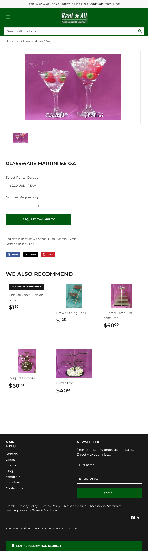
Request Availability (39, 219)
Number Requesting (22, 197)
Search (10, 506)
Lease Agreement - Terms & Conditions (32, 510)
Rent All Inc (23, 528)
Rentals (12, 454)
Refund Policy (50, 506)
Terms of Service (75, 506)
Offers (10, 460)
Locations (13, 482)
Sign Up (109, 492)
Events (11, 465)
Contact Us (14, 488)
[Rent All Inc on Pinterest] (138, 518)
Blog (9, 471)
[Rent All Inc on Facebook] (133, 518)
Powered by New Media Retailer (56, 528)
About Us (13, 477)
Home (10, 41)
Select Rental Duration (23, 177)
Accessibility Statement (106, 506)
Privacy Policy (28, 506)
